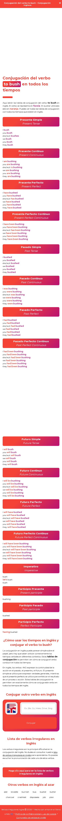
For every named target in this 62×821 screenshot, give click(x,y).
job (44, 797)
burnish (25, 792)
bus (34, 792)
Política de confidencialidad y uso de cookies (35, 814)
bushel (43, 792)
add (5, 792)
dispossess (34, 797)
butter (53, 792)
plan (51, 797)
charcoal (10, 797)
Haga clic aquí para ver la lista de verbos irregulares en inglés (31, 772)
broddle (14, 792)
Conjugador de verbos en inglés (31, 817)
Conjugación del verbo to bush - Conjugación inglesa (27, 4)
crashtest (22, 797)
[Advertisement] (31, 40)
